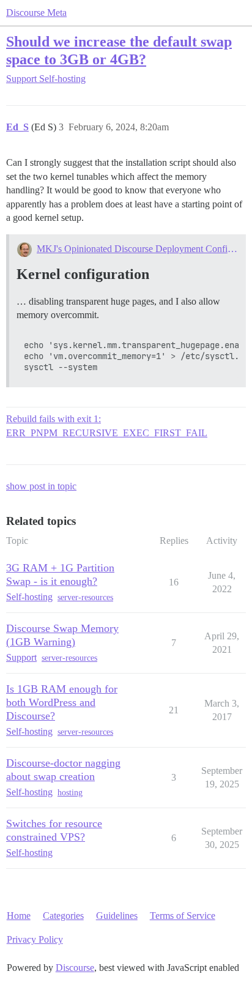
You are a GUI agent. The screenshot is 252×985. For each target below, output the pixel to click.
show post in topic (41, 486)
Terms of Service (182, 915)
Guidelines (117, 915)
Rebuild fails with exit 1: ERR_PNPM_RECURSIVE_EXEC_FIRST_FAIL (106, 425)
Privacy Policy (35, 939)
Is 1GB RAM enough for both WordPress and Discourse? (61, 702)
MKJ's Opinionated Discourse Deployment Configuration (137, 248)
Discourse (75, 967)
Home (19, 915)
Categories (63, 915)
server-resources (85, 597)
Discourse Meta (36, 12)
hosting (70, 792)
